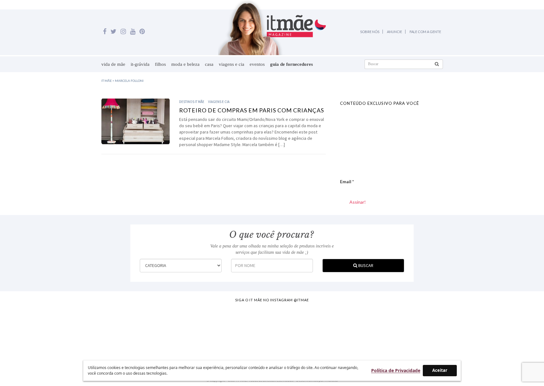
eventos (257, 64)
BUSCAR (365, 265)
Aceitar (439, 370)
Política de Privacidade (395, 370)
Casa (209, 64)
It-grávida (140, 64)
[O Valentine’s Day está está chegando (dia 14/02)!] (507, 330)
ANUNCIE (394, 32)
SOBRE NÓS (369, 32)
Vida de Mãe (113, 64)
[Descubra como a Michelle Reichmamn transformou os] (306, 330)
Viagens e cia (231, 64)
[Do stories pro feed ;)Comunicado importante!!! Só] (37, 330)
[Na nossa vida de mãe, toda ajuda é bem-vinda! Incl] (171, 330)
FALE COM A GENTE (425, 32)
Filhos (160, 64)
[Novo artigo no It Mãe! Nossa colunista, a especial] (239, 330)
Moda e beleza (185, 64)
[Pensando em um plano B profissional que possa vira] (373, 330)
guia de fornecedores (291, 64)
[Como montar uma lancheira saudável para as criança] (104, 330)
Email (347, 181)
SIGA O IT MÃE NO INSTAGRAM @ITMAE (272, 300)
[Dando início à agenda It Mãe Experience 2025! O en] (440, 330)
